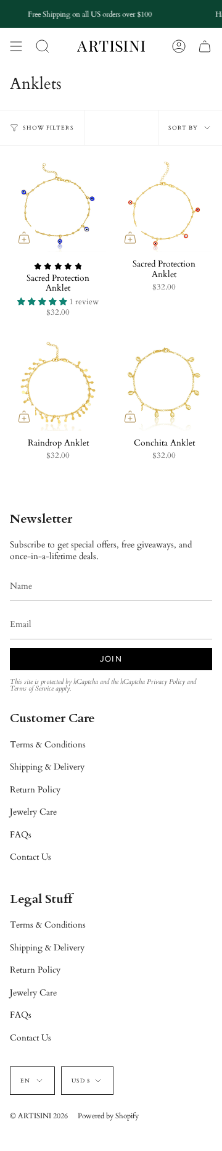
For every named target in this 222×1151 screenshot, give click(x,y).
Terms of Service (32, 688)
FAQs (20, 835)
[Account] (178, 46)
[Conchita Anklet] (164, 382)
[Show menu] (16, 46)
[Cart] (204, 46)
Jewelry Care (33, 812)
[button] (42, 46)
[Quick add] (24, 237)
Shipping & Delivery (47, 767)
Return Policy (35, 790)
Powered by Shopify (108, 1116)
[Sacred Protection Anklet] (58, 204)
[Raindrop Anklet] (58, 382)
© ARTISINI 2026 (39, 1116)
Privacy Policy (166, 682)
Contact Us (30, 857)
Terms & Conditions (48, 744)
